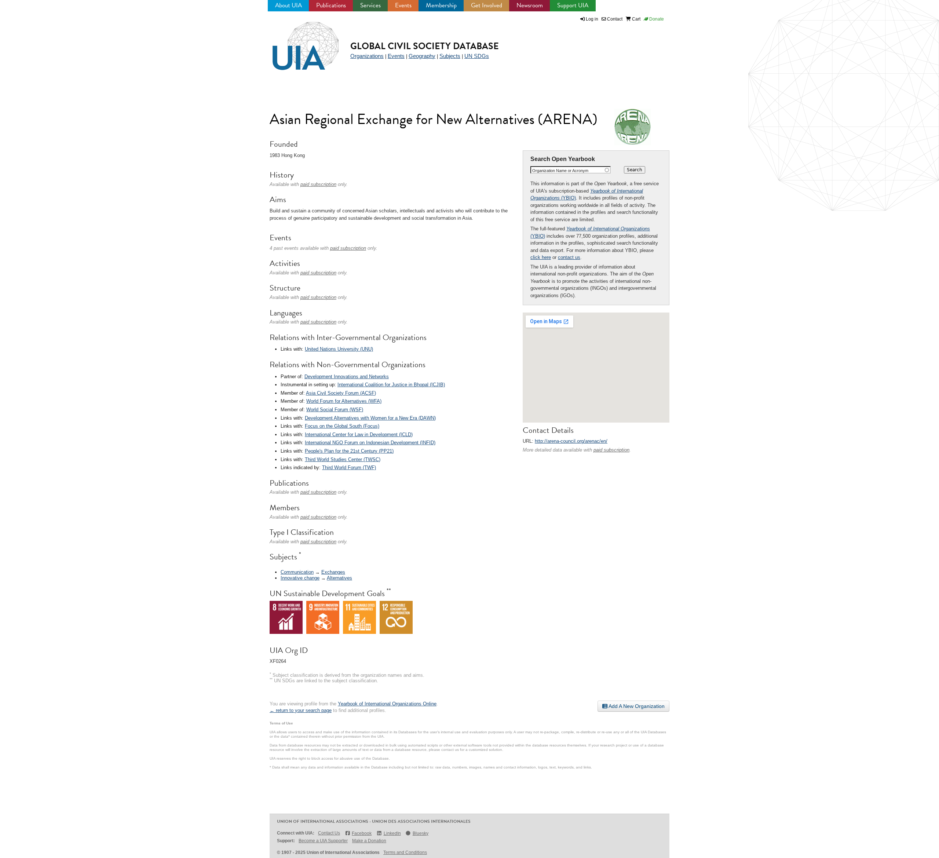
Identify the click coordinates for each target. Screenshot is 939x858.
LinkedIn (392, 833)
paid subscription (611, 450)
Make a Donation (369, 840)
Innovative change (300, 578)
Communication (297, 572)
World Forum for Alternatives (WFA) (343, 401)
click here (540, 257)
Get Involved (486, 5)
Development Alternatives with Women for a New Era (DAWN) (370, 418)
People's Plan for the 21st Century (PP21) (349, 451)
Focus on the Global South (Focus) (342, 426)
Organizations (367, 56)
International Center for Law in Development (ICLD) (359, 434)
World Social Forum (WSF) (334, 409)
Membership (441, 5)
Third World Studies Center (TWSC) (342, 459)
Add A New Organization (636, 706)
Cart (635, 19)
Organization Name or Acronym (560, 170)
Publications (331, 5)
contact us (569, 257)
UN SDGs (476, 56)
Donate (656, 19)
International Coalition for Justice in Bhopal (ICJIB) (391, 384)
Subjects (449, 56)
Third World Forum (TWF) (349, 467)
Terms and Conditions (405, 852)
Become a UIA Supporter (323, 840)
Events (403, 5)
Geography (422, 56)
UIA (297, 42)
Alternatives (339, 578)
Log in (592, 19)
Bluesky (420, 833)
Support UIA (572, 5)
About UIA (288, 5)
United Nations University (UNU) (339, 349)
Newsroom (529, 5)
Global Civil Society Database (424, 46)
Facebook (362, 833)
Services (370, 5)
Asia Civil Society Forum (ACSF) (341, 393)
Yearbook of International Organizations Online (387, 704)
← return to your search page (301, 710)
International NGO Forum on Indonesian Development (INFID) (370, 442)
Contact (614, 19)
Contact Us (329, 833)
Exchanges (333, 572)
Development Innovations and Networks (346, 376)
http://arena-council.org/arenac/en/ (571, 441)
